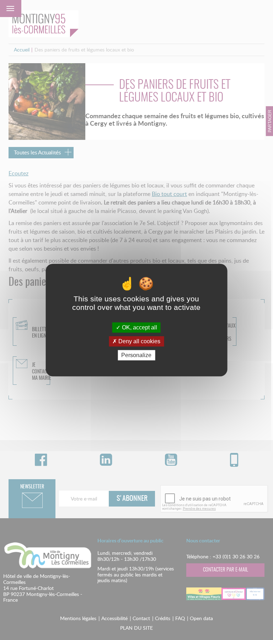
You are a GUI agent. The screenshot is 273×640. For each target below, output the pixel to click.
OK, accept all (139, 327)
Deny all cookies (138, 341)
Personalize (136, 355)
